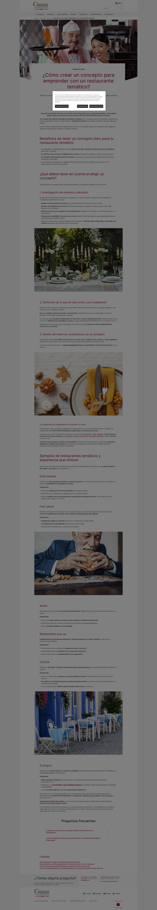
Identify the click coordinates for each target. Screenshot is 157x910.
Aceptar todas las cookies (96, 106)
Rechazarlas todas (82, 106)
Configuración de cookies (62, 106)
